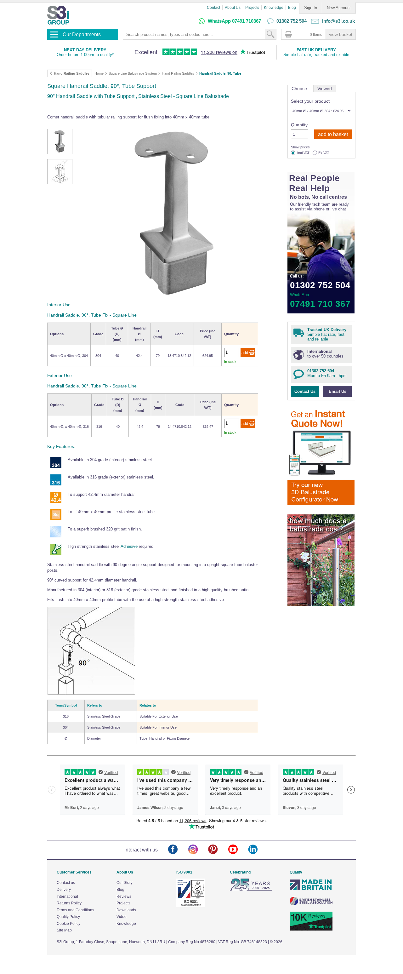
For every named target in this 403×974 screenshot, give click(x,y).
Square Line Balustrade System (133, 73)
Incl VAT (303, 153)
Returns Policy (69, 903)
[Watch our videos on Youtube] (238, 850)
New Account (339, 7)
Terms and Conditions (75, 910)
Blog (292, 7)
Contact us (66, 882)
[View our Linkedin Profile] (258, 850)
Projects (252, 7)
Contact (213, 7)
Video (121, 916)
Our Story (124, 882)
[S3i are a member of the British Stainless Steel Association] (311, 904)
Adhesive (129, 546)
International (67, 896)
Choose (300, 88)
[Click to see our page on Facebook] (178, 850)
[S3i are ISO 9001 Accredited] (190, 906)
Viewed (324, 88)
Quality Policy (68, 916)
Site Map (64, 930)
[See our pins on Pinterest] (218, 850)
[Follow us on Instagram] (198, 850)
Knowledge (273, 7)
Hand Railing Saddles (178, 73)
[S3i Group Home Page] (58, 15)
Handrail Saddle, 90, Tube (220, 73)
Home (99, 73)
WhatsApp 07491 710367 (234, 21)
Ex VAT (323, 153)
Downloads (126, 910)
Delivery (64, 889)
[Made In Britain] (311, 889)
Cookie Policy (68, 923)
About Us (233, 7)
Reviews (123, 896)
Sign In (310, 7)
